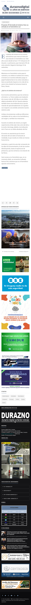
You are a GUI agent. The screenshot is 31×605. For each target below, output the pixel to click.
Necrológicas (21, 396)
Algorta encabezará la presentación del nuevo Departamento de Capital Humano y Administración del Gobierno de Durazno (17, 540)
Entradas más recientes (9, 251)
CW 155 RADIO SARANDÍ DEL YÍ (10, 494)
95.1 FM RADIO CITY (7, 486)
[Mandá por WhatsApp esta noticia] (3, 202)
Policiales (11, 399)
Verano (3, 402)
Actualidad (13, 396)
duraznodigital (6, 30)
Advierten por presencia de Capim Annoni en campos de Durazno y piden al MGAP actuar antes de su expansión (18, 533)
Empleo (23, 399)
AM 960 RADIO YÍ (7, 490)
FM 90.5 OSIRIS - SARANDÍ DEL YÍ (10, 498)
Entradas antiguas (23, 251)
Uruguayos (4, 399)
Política (17, 399)
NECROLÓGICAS (10, 1)
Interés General (5, 22)
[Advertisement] (15, 184)
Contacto (3, 1)
